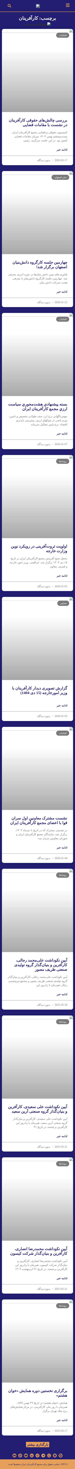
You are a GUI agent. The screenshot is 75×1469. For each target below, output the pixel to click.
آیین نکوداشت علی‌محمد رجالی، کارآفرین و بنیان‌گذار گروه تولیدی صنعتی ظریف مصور (40, 965)
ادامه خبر (62, 149)
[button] (37, 1444)
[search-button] (9, 6)
